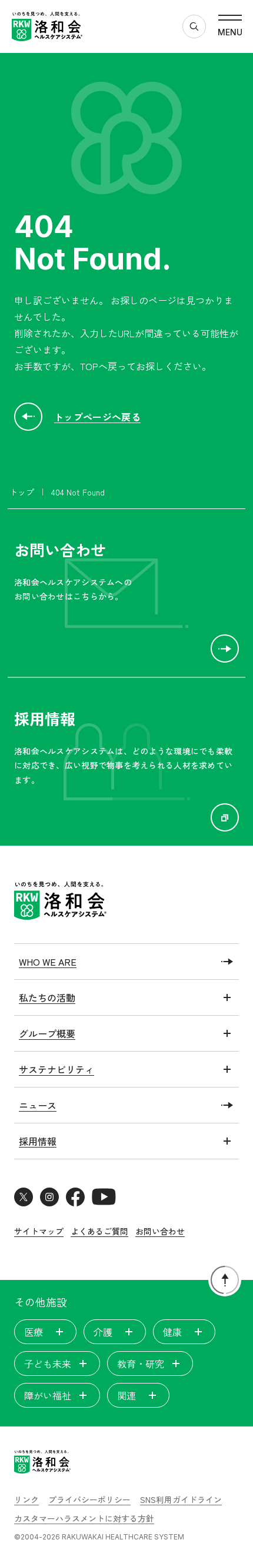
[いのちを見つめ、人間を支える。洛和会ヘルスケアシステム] (42, 1463)
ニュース (37, 1105)
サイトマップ (39, 1231)
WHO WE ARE (47, 962)
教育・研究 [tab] (140, 1363)
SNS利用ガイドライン (181, 1499)
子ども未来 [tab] (47, 1363)
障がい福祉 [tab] (47, 1395)
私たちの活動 (47, 997)
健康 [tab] (172, 1332)
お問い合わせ (160, 1231)
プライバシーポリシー (89, 1499)
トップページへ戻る (97, 417)
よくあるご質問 (99, 1231)
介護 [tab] (103, 1332)
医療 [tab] (33, 1332)
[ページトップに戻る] (224, 1279)
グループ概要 (47, 1033)
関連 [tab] (126, 1395)
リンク (26, 1499)
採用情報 (37, 1141)
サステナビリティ (56, 1069)
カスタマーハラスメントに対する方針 (84, 1518)
